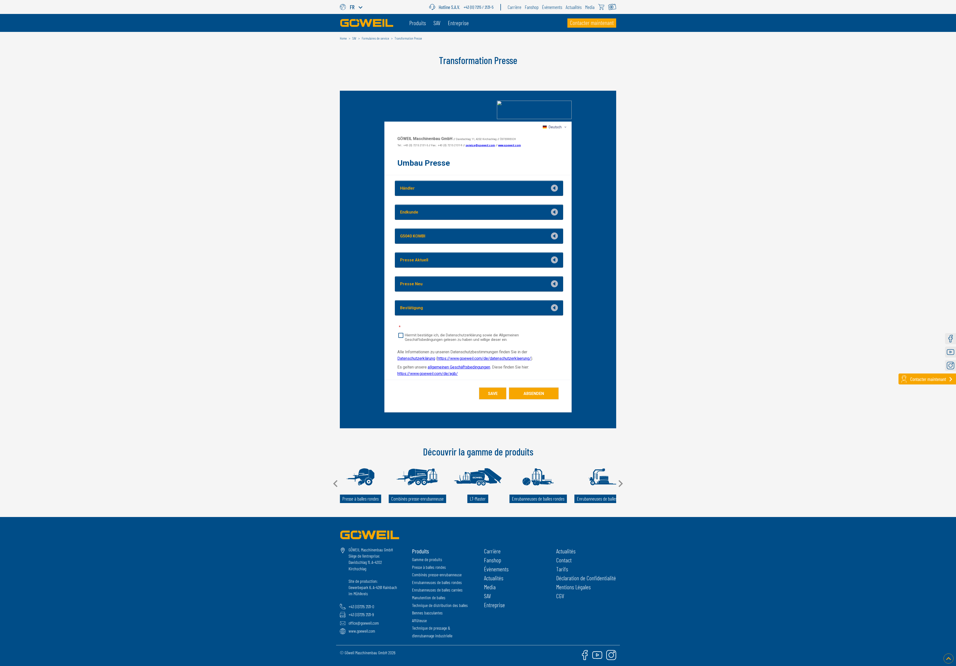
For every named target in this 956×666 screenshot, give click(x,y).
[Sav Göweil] (434, 7)
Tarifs (562, 569)
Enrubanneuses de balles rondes (437, 582)
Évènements (496, 569)
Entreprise (494, 604)
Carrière (492, 551)
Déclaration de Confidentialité (586, 578)
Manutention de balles (428, 597)
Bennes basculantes (427, 612)
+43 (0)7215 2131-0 (361, 606)
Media (490, 587)
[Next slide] (620, 484)
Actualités (493, 578)
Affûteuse (419, 620)
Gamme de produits (427, 559)
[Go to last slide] (336, 484)
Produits (420, 551)
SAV (487, 595)
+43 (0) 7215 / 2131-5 (478, 7)
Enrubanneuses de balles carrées (437, 589)
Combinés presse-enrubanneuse (437, 574)
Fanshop (492, 560)
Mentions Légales (573, 587)
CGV (560, 595)
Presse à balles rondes (429, 567)
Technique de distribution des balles (440, 605)
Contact (564, 560)
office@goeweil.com (364, 623)
